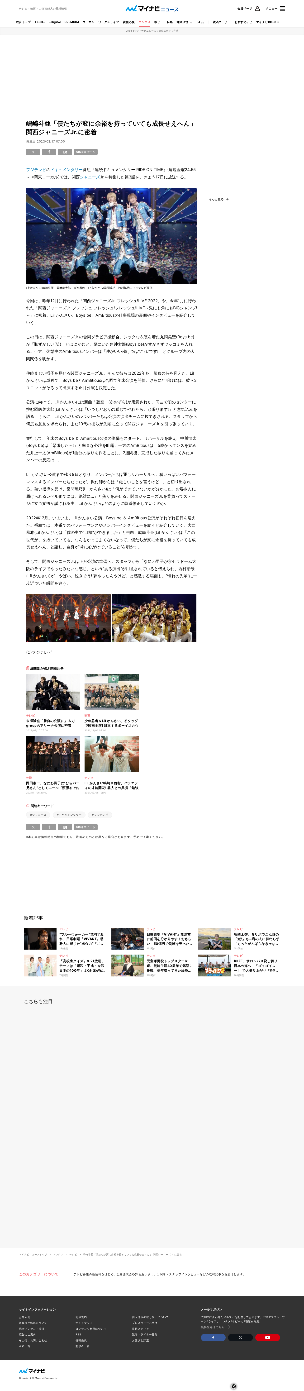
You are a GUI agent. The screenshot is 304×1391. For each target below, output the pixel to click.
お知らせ (24, 1317)
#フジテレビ (100, 815)
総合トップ (23, 22)
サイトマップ (84, 1322)
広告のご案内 (27, 1334)
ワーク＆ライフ (108, 22)
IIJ (198, 22)
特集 (170, 22)
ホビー (158, 22)
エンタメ (144, 22)
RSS (78, 1334)
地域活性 (183, 22)
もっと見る (216, 199)
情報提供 (81, 1340)
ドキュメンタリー (66, 169)
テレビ (73, 1254)
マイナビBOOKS (267, 22)
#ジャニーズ (38, 815)
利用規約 (81, 1317)
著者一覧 (24, 1346)
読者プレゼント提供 (31, 1328)
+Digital (55, 22)
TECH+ (40, 22)
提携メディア (140, 1328)
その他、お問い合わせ (33, 1340)
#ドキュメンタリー (69, 815)
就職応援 (129, 22)
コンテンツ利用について (91, 1328)
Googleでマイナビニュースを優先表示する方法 (152, 30)
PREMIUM (72, 22)
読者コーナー (222, 22)
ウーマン (89, 22)
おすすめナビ (243, 22)
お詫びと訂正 (140, 1340)
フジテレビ (36, 169)
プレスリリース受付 (144, 1322)
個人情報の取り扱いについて (150, 1317)
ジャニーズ (90, 177)
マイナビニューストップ (33, 1254)
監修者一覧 (83, 1346)
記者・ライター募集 (144, 1334)
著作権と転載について (33, 1322)
